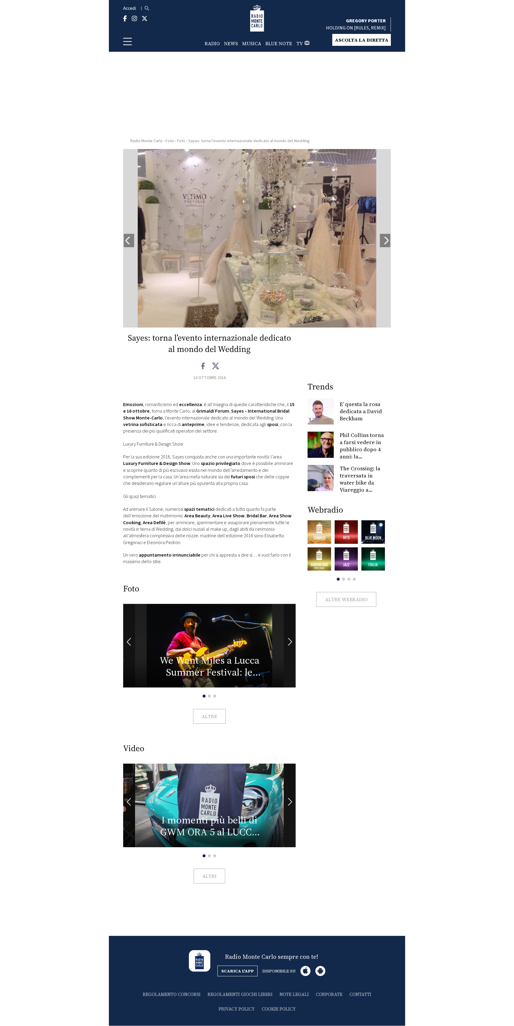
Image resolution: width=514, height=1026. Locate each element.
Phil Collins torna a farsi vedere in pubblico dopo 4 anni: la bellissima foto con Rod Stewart (362, 452)
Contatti (360, 994)
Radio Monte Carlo (146, 141)
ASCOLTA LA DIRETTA (361, 40)
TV (299, 43)
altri (209, 876)
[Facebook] (203, 366)
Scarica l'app (237, 971)
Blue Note (278, 43)
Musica (251, 43)
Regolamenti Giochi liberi (240, 994)
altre (209, 716)
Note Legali (294, 994)
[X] (215, 366)
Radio (212, 43)
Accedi (129, 8)
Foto (170, 141)
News (231, 43)
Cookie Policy (279, 1009)
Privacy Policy (237, 1009)
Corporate (329, 994)
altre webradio (346, 599)
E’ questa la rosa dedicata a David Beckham (361, 411)
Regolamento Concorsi (171, 994)
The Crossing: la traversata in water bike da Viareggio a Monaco (360, 483)
